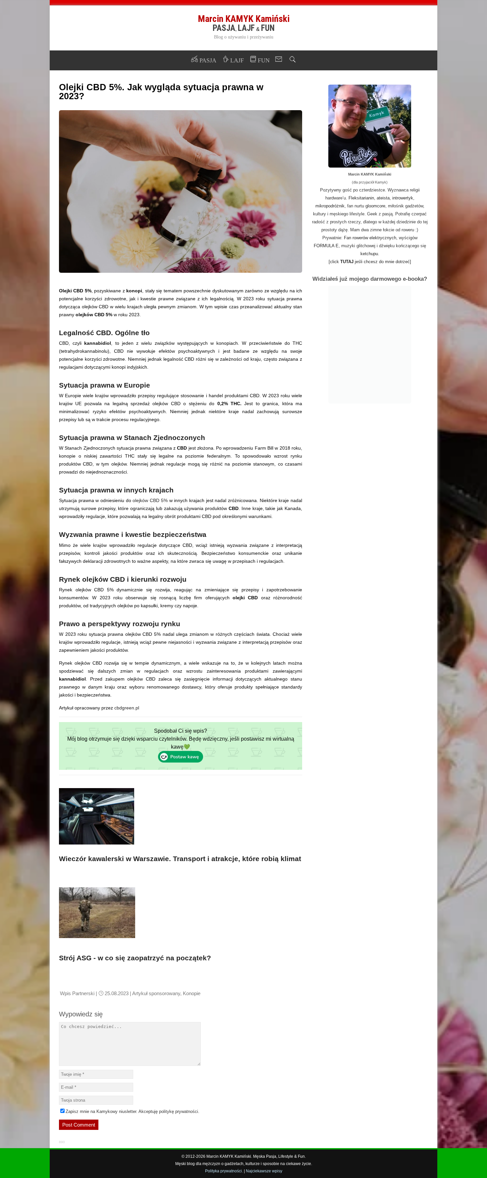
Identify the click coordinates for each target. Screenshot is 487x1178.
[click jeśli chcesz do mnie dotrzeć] (370, 261)
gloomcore (375, 205)
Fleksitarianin (361, 197)
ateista (383, 197)
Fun (268, 28)
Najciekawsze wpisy (264, 1171)
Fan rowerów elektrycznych (370, 237)
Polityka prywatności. (224, 1171)
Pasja (224, 28)
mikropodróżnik (330, 205)
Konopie (191, 993)
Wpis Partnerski (77, 993)
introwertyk (402, 197)
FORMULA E (326, 245)
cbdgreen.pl (126, 707)
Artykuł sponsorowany (156, 993)
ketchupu (369, 253)
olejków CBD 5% (150, 500)
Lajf (246, 28)
